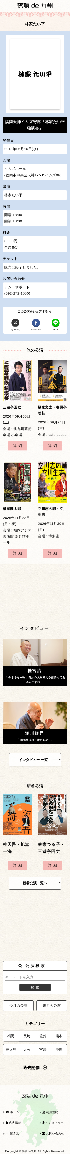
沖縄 (59, 1050)
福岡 (11, 1036)
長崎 (27, 1036)
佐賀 (42, 1036)
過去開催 (31, 1067)
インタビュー (53, 1122)
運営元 (14, 1133)
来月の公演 (52, 1006)
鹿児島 (10, 1050)
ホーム (14, 1112)
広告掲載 (14, 1122)
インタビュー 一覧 (33, 760)
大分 (27, 1050)
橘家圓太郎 (12, 509)
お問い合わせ (54, 1133)
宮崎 (42, 1050)
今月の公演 (18, 1006)
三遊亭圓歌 (12, 407)
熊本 (59, 1036)
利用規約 (51, 1112)
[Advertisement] (35, 594)
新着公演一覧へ (35, 883)
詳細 (18, 446)
